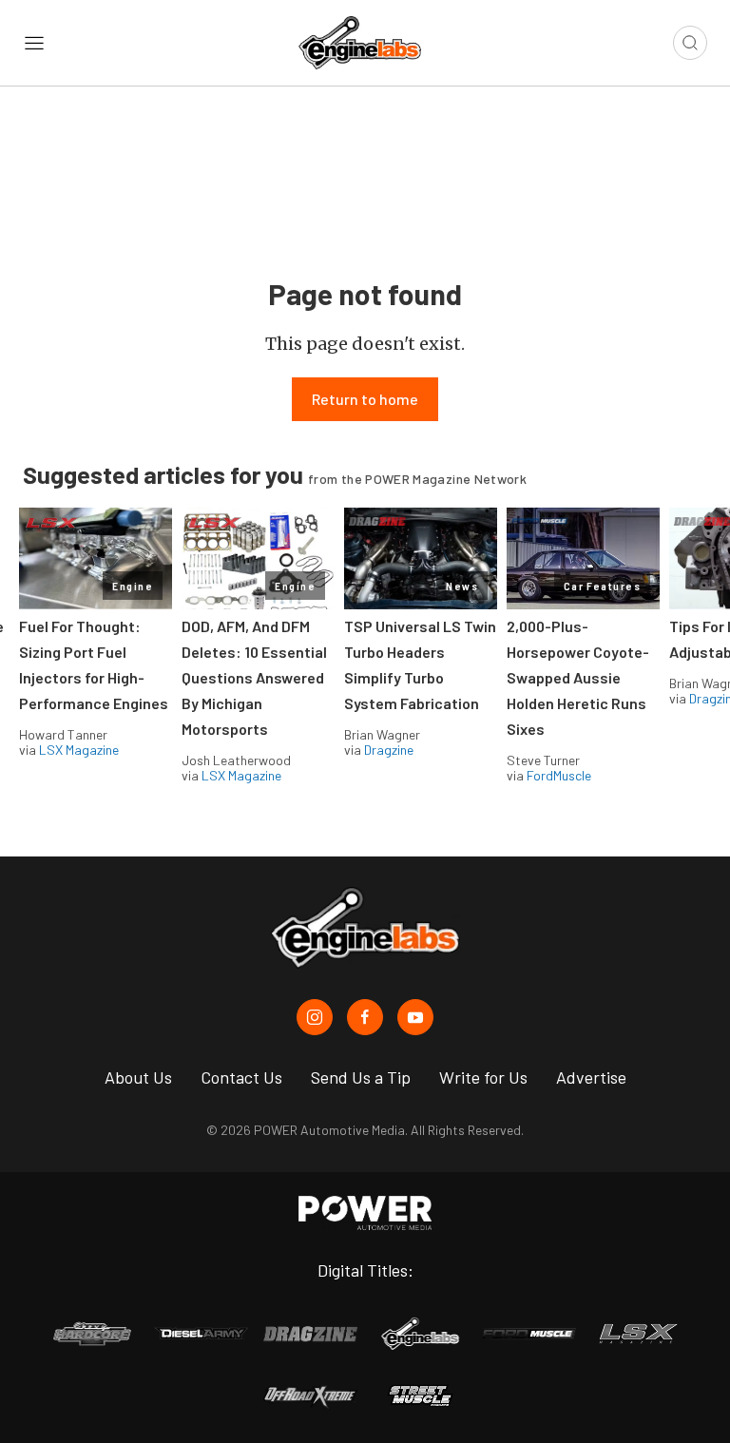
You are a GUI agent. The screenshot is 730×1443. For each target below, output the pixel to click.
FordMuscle (559, 775)
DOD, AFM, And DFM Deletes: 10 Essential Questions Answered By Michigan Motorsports (254, 677)
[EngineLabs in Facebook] (365, 1017)
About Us (138, 1077)
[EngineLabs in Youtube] (415, 1017)
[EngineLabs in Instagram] (315, 1017)
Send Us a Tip (361, 1077)
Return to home (365, 399)
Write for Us (483, 1077)
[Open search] (690, 43)
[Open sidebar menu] (34, 42)
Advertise (591, 1077)
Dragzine (388, 749)
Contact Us (241, 1077)
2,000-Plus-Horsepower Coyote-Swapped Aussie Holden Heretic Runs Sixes (578, 677)
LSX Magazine (79, 749)
